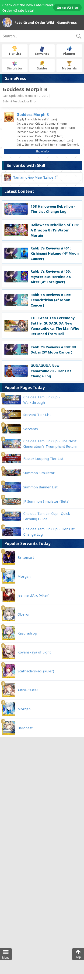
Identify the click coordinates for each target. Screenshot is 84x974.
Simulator (15, 68)
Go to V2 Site (67, 7)
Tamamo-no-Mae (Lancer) (34, 177)
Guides (41, 68)
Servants (42, 53)
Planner (69, 53)
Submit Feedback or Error (20, 101)
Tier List (14, 53)
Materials (69, 68)
